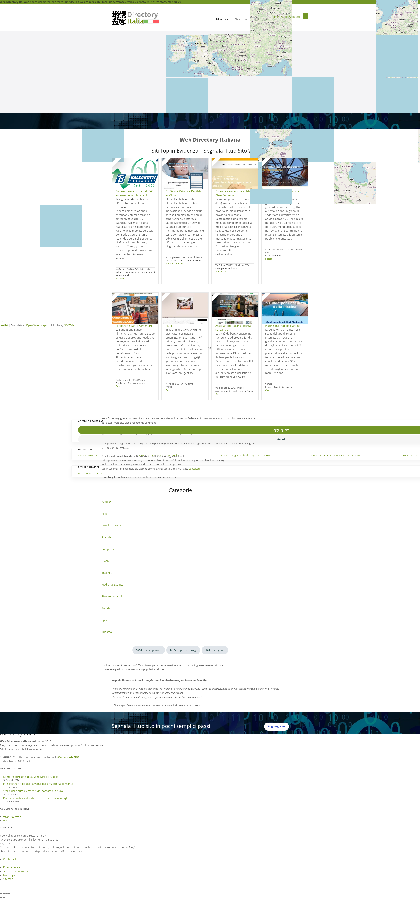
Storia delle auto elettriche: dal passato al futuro (33, 791)
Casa (267, 390)
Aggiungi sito (261, 19)
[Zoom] (9, 893)
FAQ (282, 17)
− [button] (2, 321)
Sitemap (8, 879)
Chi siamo (241, 19)
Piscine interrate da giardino (279, 386)
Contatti (295, 17)
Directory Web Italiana (90, 473)
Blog (287, 17)
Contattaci (9, 859)
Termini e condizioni (15, 871)
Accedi (7, 820)
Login (276, 17)
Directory (222, 19)
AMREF (169, 386)
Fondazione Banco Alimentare (130, 383)
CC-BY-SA (69, 325)
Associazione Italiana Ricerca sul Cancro (234, 390)
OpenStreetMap (36, 325)
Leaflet (4, 325)
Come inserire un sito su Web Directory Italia (30, 776)
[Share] (4, 893)
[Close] (1, 893)
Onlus (118, 386)
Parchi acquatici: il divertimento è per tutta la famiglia (36, 798)
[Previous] (1, 897)
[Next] (4, 897)
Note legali (9, 875)
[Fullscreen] (6, 893)
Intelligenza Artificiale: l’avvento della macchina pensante (38, 784)
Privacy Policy (11, 867)
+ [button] (0, 321)
